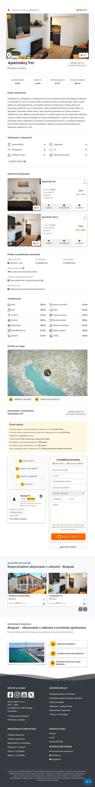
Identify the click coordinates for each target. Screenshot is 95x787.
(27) (84, 55)
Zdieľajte (82, 10)
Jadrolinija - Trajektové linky (60, 706)
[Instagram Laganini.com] (17, 695)
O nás (51, 738)
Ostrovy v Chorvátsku (16, 755)
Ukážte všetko (16, 161)
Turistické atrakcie (50, 399)
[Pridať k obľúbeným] (44, 575)
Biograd (24, 10)
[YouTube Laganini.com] (24, 695)
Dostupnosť (64, 208)
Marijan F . (16, 53)
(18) (37, 243)
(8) (37, 208)
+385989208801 (16, 512)
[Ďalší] (42, 583)
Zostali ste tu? (78, 64)
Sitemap (21, 720)
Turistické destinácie (16, 735)
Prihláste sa (55, 755)
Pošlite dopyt (28, 461)
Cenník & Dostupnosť (28, 469)
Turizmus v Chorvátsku (58, 714)
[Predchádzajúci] (12, 583)
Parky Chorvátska (56, 702)
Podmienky (12, 720)
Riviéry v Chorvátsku (16, 751)
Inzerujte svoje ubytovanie (62, 751)
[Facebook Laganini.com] (10, 695)
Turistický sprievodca (16, 739)
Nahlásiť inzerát (69, 547)
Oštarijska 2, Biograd (17, 68)
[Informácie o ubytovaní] (44, 599)
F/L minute (79, 208)
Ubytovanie (16, 10)
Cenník (48, 208)
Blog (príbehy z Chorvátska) (19, 743)
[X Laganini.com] (31, 695)
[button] (47, 373)
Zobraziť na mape (23, 399)
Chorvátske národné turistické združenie (65, 698)
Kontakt (52, 734)
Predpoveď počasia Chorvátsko (62, 694)
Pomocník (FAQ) (56, 742)
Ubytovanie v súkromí (16, 747)
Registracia (56, 759)
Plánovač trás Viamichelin (60, 710)
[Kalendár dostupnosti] (44, 603)
